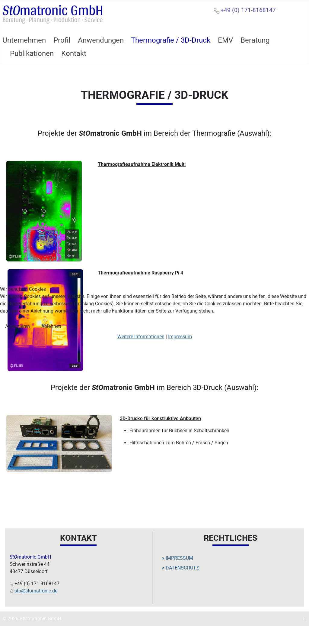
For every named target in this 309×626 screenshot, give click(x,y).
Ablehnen (51, 326)
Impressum (180, 336)
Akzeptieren (17, 326)
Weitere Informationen (140, 336)
